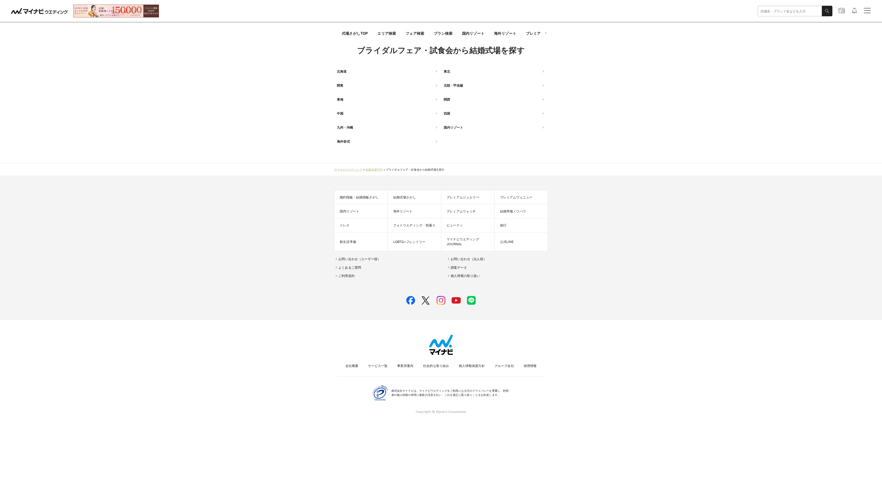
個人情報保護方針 (472, 366)
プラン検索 (443, 33)
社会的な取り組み (436, 366)
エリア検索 (386, 33)
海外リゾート (505, 33)
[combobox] (789, 11)
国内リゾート (473, 33)
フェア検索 (415, 33)
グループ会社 (504, 366)
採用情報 (530, 366)
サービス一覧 (377, 366)
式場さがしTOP (355, 33)
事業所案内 (405, 366)
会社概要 (352, 366)
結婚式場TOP (373, 169)
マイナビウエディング (348, 169)
